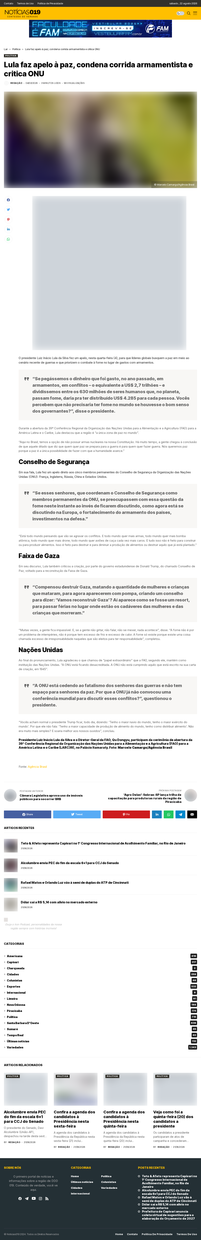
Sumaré (101, 1029)
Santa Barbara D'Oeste (101, 1023)
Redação (16, 83)
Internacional (101, 992)
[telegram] (26, 1198)
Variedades (101, 1047)
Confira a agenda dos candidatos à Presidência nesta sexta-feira (74, 1119)
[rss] (46, 1198)
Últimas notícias (101, 1041)
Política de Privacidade (157, 1234)
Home (75, 1176)
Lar (6, 49)
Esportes (101, 986)
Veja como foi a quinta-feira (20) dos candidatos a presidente (173, 1119)
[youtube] (34, 1198)
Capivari (101, 962)
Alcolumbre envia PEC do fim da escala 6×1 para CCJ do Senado (70, 863)
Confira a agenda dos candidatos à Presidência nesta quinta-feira (124, 1119)
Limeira (101, 998)
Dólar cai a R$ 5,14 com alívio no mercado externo (59, 902)
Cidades (101, 974)
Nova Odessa (101, 1004)
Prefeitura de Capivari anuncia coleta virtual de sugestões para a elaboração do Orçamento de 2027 (168, 1215)
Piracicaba (101, 1010)
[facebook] (20, 1198)
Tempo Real (101, 1035)
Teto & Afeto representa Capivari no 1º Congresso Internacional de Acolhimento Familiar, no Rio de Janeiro (103, 843)
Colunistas (101, 980)
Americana (101, 956)
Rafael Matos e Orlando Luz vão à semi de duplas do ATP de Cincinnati (75, 883)
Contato (132, 1234)
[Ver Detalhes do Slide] (100, 28)
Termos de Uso (186, 1234)
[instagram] (40, 1198)
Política (16, 49)
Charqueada (101, 968)
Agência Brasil (37, 766)
